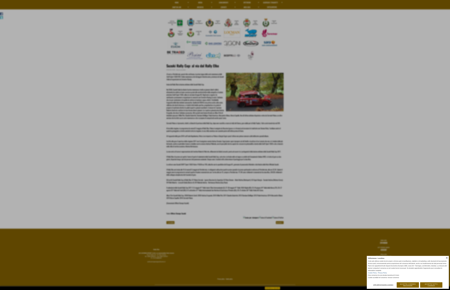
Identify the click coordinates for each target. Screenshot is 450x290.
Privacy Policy (382, 273)
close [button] (446, 257)
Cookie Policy (372, 273)
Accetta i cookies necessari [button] (408, 285)
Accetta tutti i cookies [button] (431, 285)
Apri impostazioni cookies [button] (383, 285)
